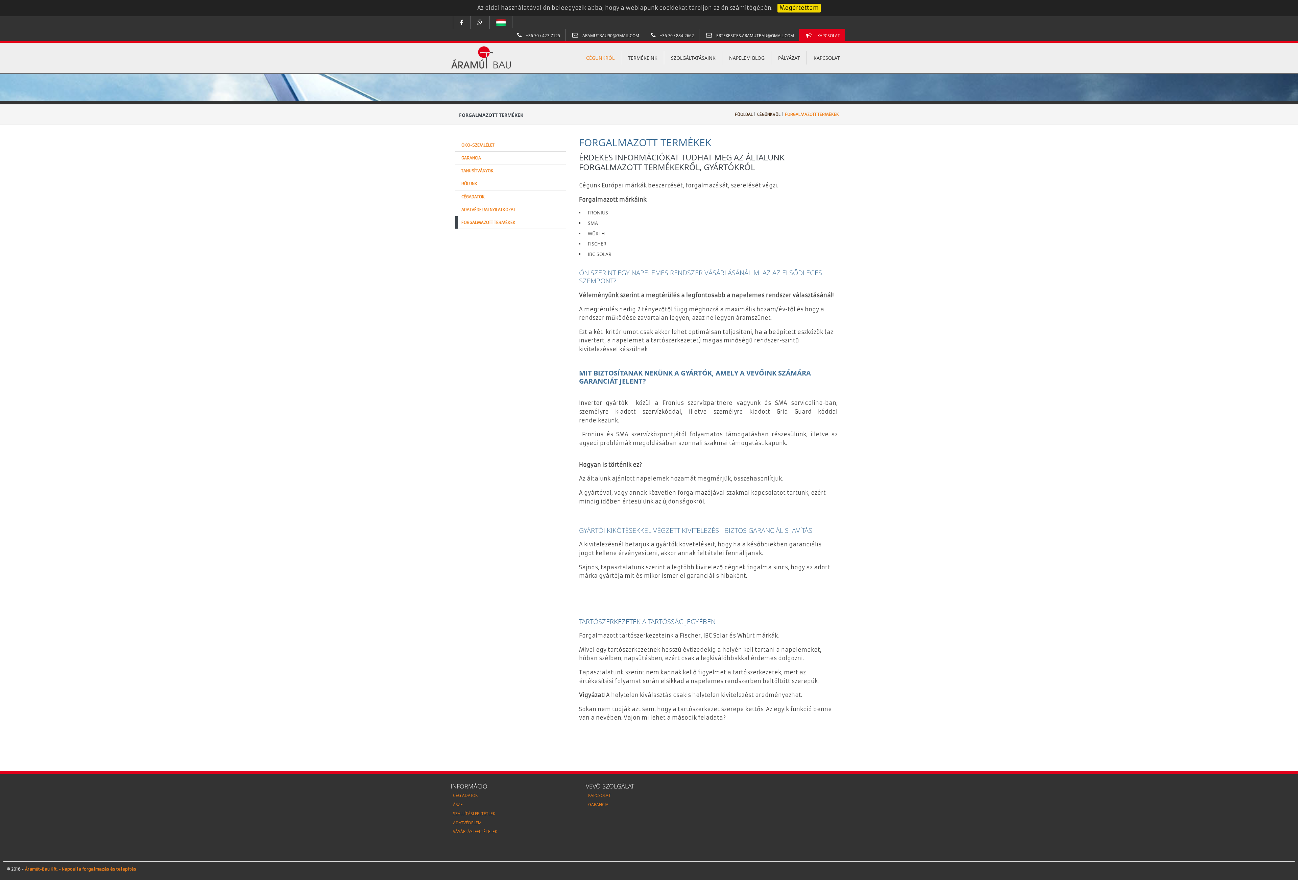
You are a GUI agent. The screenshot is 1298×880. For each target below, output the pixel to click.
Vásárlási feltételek (475, 831)
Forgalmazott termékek (812, 114)
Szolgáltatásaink (693, 58)
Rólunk (469, 183)
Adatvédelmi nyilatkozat (488, 209)
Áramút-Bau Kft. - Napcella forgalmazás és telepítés (80, 869)
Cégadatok (473, 196)
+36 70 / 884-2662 (676, 35)
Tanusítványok (477, 170)
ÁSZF (457, 804)
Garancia (471, 157)
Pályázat (789, 58)
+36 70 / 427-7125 (542, 35)
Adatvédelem (467, 823)
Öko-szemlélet (478, 145)
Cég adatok (465, 795)
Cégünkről (600, 58)
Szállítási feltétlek (474, 814)
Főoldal (744, 114)
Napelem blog (747, 58)
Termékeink (642, 58)
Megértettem (799, 7)
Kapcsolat (828, 35)
